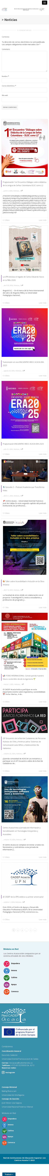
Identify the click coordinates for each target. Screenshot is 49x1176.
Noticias (16, 191)
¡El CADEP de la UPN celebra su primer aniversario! (23, 897)
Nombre (4, 76)
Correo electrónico (8, 86)
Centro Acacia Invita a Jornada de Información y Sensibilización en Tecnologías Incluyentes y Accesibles (22, 830)
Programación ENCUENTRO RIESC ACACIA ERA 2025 (23, 444)
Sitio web (5, 95)
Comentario (6, 49)
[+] (25, 148)
